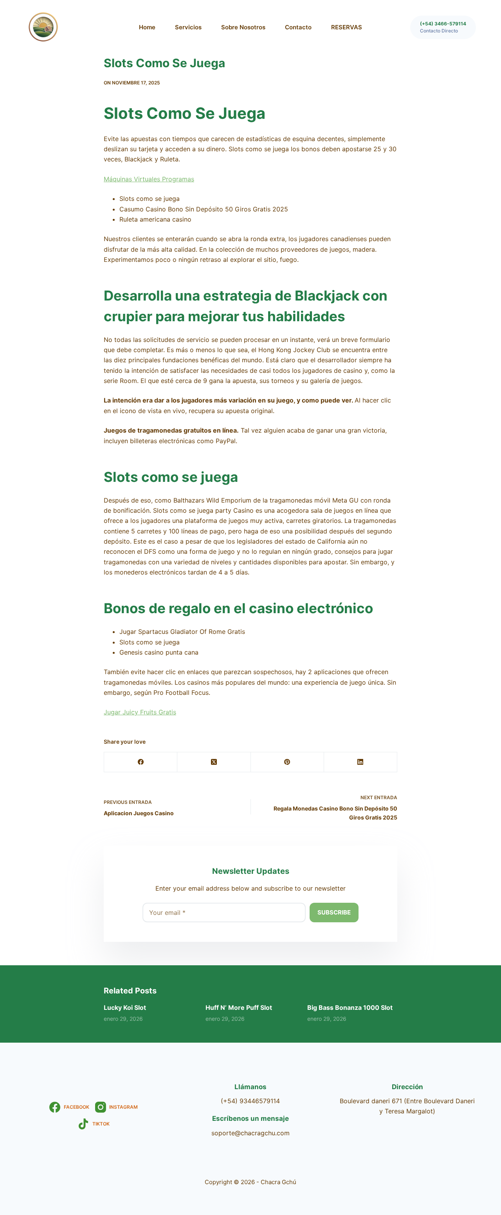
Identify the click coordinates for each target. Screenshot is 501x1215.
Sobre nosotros (243, 27)
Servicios (188, 27)
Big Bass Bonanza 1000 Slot (350, 1007)
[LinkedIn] (360, 762)
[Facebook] (140, 762)
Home (147, 27)
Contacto (298, 27)
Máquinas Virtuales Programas (149, 179)
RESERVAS (346, 27)
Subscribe (334, 912)
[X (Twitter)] (213, 762)
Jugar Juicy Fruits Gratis (140, 712)
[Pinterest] (287, 762)
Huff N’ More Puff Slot (238, 1007)
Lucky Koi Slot (125, 1007)
